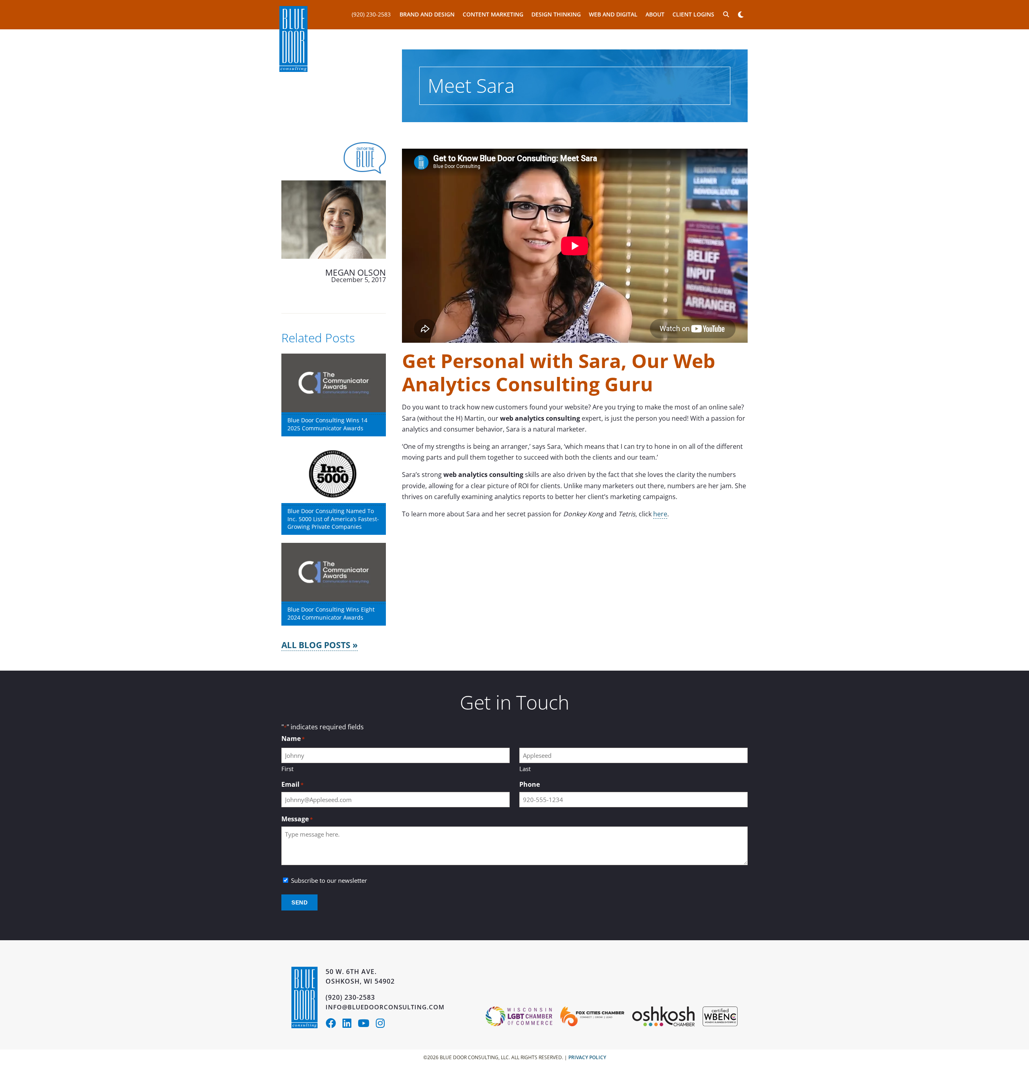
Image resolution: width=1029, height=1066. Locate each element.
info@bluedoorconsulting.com (385, 1007)
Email (292, 784)
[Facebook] (334, 1024)
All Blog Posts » (319, 645)
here (660, 513)
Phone (529, 784)
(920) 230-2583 (371, 14)
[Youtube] (367, 1024)
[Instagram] (382, 1024)
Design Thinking (556, 14)
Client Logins (693, 14)
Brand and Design (427, 14)
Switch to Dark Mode (741, 14)
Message (297, 819)
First (287, 769)
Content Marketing (493, 14)
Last (525, 769)
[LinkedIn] (350, 1024)
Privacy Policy (587, 1057)
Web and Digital (613, 14)
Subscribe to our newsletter (329, 880)
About (655, 14)
